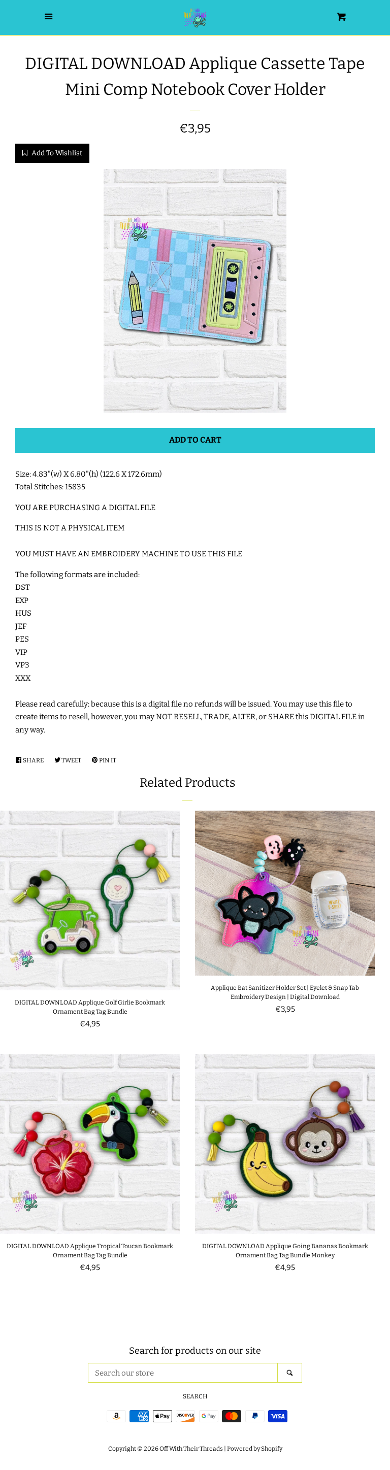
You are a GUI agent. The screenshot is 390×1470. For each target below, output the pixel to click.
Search (195, 1396)
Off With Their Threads (191, 1448)
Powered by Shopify (254, 1448)
